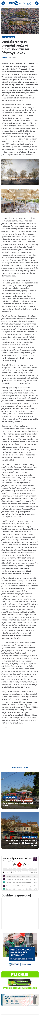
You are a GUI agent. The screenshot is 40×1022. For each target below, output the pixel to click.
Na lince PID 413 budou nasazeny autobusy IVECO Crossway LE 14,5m (21, 843)
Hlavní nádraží (17, 767)
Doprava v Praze (8, 37)
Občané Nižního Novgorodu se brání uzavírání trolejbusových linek (18, 803)
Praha (26, 767)
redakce (4, 58)
